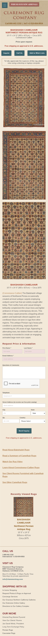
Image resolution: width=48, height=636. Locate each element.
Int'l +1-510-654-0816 (33, 23)
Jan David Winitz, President (13, 624)
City (3, 410)
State (33, 410)
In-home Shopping (9, 590)
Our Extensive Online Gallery (13, 603)
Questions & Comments (10, 365)
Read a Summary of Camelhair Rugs (19, 456)
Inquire (6, 53)
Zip (3, 418)
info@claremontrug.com (12, 579)
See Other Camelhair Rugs (14, 482)
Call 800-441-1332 (13, 23)
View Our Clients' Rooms (12, 620)
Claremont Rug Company (24, 16)
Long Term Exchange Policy (13, 627)
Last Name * (28, 348)
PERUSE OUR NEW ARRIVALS (24, 5)
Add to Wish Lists (37, 53)
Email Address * (8, 356)
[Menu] (5, 5)
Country (22, 418)
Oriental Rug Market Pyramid (13, 617)
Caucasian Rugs (8, 633)
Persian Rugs (7, 630)
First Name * (6, 348)
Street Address (19, 402)
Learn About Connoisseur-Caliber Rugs (21, 468)
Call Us (19, 53)
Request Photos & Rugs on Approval (16, 593)
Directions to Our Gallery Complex (15, 606)
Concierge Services (10, 597)
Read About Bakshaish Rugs (16, 450)
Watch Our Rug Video (12, 462)
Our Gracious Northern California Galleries (19, 600)
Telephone (6, 393)
